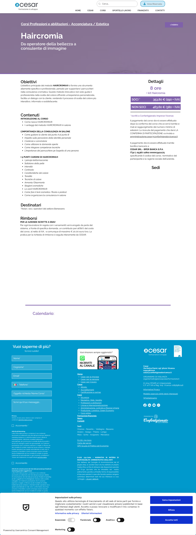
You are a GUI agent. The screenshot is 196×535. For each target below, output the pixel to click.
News (79, 418)
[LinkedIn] (149, 405)
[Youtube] (154, 405)
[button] (104, 10)
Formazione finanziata (87, 416)
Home (80, 374)
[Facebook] (145, 405)
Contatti (80, 421)
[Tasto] (96, 24)
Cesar (79, 384)
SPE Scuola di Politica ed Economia (93, 446)
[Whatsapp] (158, 405)
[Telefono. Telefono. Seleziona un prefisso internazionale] (16, 385)
